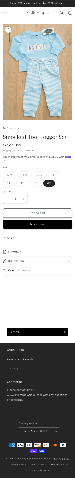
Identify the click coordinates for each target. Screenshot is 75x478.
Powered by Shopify (40, 459)
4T (24, 184)
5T (37, 184)
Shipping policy (59, 465)
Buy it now (37, 224)
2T (56, 175)
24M (42, 175)
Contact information (39, 470)
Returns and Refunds (20, 359)
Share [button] (10, 237)
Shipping (7, 151)
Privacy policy (18, 465)
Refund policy (61, 459)
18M (26, 175)
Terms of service (38, 465)
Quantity (8, 191)
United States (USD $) (35, 431)
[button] (5, 13)
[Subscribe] (63, 332)
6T (49, 183)
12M (11, 175)
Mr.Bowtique (21, 459)
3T (11, 184)
